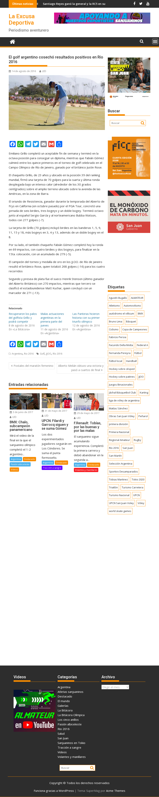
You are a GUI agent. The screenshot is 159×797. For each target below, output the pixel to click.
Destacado (29, 459)
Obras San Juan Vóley (122, 416)
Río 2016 (57, 353)
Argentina (17, 353)
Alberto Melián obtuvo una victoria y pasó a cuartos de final (81, 368)
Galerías (63, 706)
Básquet (131, 321)
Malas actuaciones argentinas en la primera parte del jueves (52, 319)
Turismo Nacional (119, 495)
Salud (61, 733)
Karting (144, 392)
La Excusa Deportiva (22, 19)
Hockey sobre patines (122, 376)
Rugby (137, 440)
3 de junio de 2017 (22, 412)
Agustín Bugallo (118, 298)
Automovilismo (132, 305)
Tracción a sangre (52, 467)
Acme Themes (115, 791)
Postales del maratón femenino (33, 366)
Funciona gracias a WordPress (54, 791)
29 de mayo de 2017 (87, 413)
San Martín (115, 455)
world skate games (120, 511)
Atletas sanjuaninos (70, 692)
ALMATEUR (137, 298)
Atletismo (114, 305)
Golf (42, 353)
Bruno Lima (115, 321)
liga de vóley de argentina (124, 400)
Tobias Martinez (118, 479)
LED (44, 71)
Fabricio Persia (117, 337)
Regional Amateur (119, 440)
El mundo (64, 701)
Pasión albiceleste (20, 464)
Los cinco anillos (68, 719)
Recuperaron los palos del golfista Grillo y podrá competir (23, 317)
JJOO (48, 353)
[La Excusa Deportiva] (12, 41)
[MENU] (155, 41)
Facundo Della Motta (121, 345)
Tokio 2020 (138, 479)
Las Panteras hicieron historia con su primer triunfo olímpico (86, 317)
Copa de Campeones (134, 329)
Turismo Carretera (132, 487)
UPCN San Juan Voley (121, 503)
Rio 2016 (29, 353)
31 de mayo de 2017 (55, 410)
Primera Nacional (119, 432)
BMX (140, 313)
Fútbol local (115, 361)
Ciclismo (113, 329)
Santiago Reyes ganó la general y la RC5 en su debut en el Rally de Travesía (78, 4)
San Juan (128, 448)
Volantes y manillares (86, 469)
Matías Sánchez (118, 408)
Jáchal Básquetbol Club (122, 392)
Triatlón (113, 487)
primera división (118, 424)
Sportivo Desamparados (123, 471)
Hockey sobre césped (122, 369)
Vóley (141, 503)
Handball (131, 361)
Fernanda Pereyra (119, 353)
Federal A (142, 345)
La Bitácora (65, 710)
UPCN (136, 495)
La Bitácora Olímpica (71, 715)
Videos (14, 469)
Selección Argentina (120, 463)
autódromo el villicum (121, 313)
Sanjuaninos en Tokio (71, 743)
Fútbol (138, 353)
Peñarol (143, 416)
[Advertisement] (129, 258)
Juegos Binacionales (121, 384)
